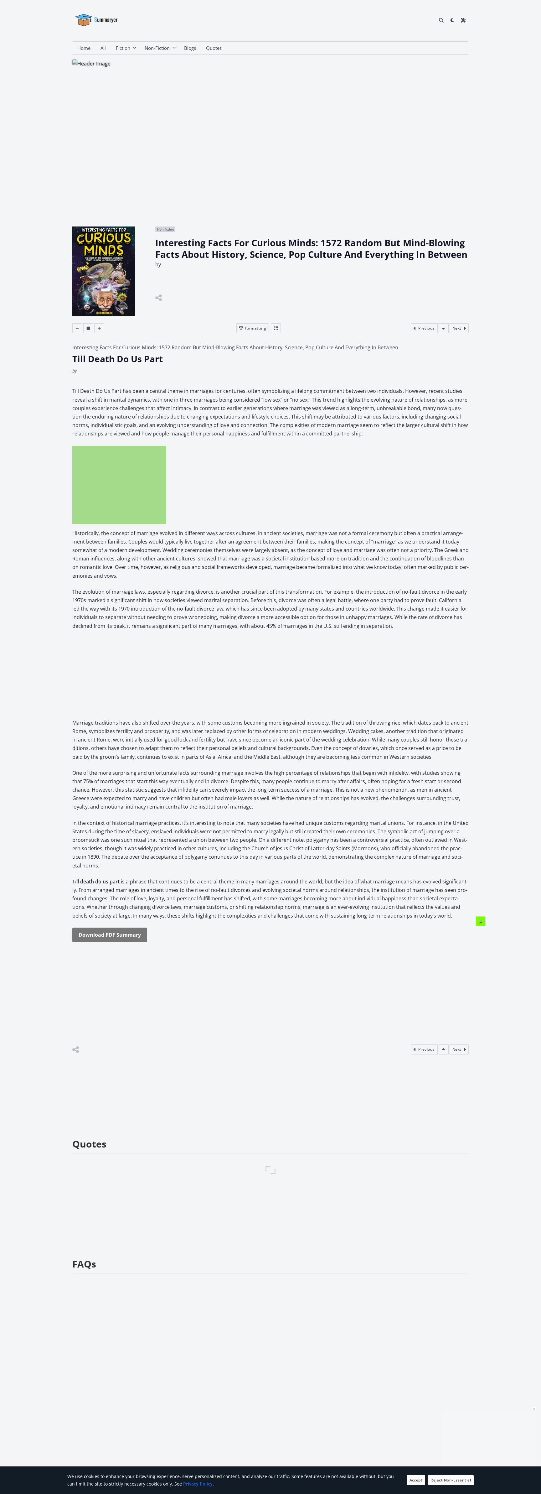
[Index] (481, 921)
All (103, 48)
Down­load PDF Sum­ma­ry (110, 934)
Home (83, 48)
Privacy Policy (198, 1484)
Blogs (190, 48)
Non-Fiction (157, 48)
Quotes (214, 48)
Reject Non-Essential (450, 1480)
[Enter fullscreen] (276, 328)
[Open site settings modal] (463, 20)
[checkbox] (452, 20)
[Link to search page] (441, 20)
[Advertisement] (119, 485)
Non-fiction (165, 229)
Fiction (123, 48)
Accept (416, 1480)
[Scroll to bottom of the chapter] (444, 328)
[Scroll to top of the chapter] (444, 1049)
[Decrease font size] (77, 328)
